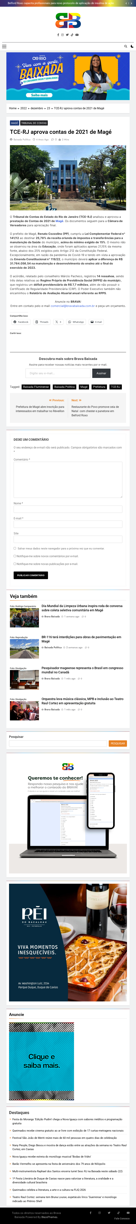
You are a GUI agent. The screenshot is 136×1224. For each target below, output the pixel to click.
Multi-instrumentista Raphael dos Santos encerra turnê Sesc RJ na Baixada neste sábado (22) (67, 1171)
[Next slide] (131, 3)
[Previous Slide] (126, 3)
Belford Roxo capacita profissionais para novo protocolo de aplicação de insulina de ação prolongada (61, 3)
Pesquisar (16, 737)
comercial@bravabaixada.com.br (73, 306)
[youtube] (77, 35)
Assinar (101, 373)
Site (16, 533)
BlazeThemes (49, 1217)
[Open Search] (125, 46)
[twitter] (67, 35)
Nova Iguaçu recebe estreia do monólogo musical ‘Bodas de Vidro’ (51, 1156)
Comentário (22, 459)
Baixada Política (22, 139)
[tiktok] (72, 35)
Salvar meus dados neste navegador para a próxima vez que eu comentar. (61, 548)
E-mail (18, 518)
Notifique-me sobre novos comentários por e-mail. (48, 556)
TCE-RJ (115, 387)
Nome (18, 503)
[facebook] (58, 35)
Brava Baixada (52, 616)
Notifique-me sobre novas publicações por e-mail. (47, 564)
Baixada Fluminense (36, 387)
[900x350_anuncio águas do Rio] (68, 76)
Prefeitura (99, 387)
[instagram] (62, 35)
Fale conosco (122, 1218)
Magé (14, 123)
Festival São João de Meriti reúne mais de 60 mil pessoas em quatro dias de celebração (64, 1138)
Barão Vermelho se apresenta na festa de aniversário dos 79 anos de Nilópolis (58, 1163)
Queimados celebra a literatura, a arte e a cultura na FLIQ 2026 (49, 1189)
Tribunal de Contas (34, 123)
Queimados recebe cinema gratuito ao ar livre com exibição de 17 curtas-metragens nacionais (68, 1130)
